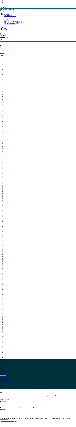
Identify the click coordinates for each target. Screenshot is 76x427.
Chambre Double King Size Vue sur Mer (10, 19)
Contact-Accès (4, 29)
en (2, 3)
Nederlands (2, 396)
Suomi (25, 395)
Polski (21, 396)
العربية (22, 395)
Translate (7, 399)
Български (47, 395)
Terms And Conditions (40, 388)
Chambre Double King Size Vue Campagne (11, 18)
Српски (35, 396)
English (3, 371)
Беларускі (50, 395)
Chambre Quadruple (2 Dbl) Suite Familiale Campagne (13, 21)
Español (3, 372)
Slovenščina (41, 396)
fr (0, 33)
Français (3, 373)
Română (29, 396)
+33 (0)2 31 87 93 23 (3, 0)
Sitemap (30, 388)
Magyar (57, 395)
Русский (27, 396)
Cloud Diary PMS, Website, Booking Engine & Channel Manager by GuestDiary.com (14, 388)
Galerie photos (4, 27)
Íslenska (71, 395)
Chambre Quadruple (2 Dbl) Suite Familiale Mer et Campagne (14, 22)
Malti (44, 395)
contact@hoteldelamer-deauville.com (10, 367)
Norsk (74, 395)
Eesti (20, 395)
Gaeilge (27, 395)
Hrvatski (60, 395)
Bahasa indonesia (65, 395)
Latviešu (32, 395)
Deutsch (3, 370)
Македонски (36, 395)
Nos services (4, 26)
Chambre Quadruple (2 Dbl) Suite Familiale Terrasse (12, 23)
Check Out (2, 45)
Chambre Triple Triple (7, 20)
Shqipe (38, 396)
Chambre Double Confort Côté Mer (10, 17)
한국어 (15, 396)
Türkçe (5, 396)
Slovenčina (45, 396)
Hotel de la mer (4, 165)
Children (1, 50)
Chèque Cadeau (4, 28)
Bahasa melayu (40, 395)
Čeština (53, 395)
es (2, 4)
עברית (69, 395)
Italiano (3, 374)
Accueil (3, 13)
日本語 (13, 396)
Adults (1, 46)
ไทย (7, 396)
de (2, 2)
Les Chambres (4, 166)
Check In (1, 44)
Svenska (32, 396)
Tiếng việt (23, 396)
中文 (48, 396)
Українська (10, 396)
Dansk (15, 395)
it (2, 5)
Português (18, 396)
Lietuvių (29, 395)
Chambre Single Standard (8, 15)
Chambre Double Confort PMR (9, 25)
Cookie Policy (34, 388)
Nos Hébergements (5, 14)
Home (3, 56)
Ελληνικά (18, 395)
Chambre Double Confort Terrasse (9, 24)
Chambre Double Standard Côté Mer (10, 16)
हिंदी (55, 395)
